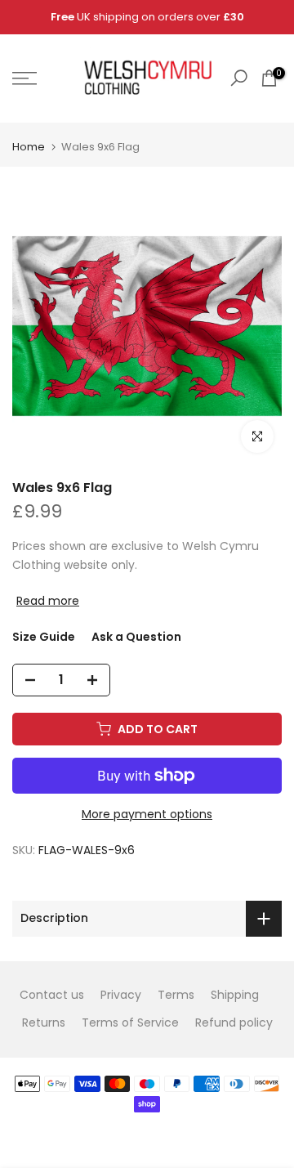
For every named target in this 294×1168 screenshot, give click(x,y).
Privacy (120, 995)
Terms (176, 995)
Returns (43, 1022)
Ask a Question (136, 637)
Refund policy (234, 1022)
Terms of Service (130, 1022)
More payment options (147, 814)
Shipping (235, 995)
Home (28, 146)
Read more (47, 600)
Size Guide (43, 637)
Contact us (52, 995)
